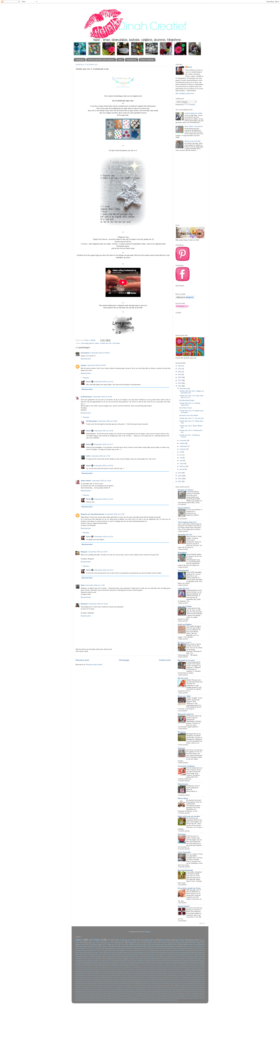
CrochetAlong (182, 965)
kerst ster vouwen (200, 983)
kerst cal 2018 (145, 950)
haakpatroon (123, 950)
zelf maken (116, 343)
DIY (109, 940)
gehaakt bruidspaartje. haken (95, 979)
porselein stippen (90, 991)
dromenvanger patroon (154, 977)
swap (198, 948)
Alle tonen (202, 923)
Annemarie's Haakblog (186, 766)
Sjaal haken (180, 940)
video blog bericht (110, 998)
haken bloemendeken (195, 946)
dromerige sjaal (91, 961)
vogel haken (145, 998)
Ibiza (97, 969)
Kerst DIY (108, 969)
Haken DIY (92, 948)
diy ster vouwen (120, 977)
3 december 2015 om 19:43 (98, 604)
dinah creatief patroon (81, 977)
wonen (101, 1000)
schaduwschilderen (107, 993)
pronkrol (114, 991)
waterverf (128, 965)
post (98, 991)
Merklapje (184, 946)
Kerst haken (143, 944)
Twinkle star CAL (106, 343)
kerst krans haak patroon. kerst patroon (170, 983)
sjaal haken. (198, 954)
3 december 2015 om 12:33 (114, 514)
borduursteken (167, 958)
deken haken (163, 975)
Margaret (84, 552)
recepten (145, 946)
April (135, 965)
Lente (147, 952)
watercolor (193, 998)
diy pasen (110, 977)
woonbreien (117, 1000)
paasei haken (166, 987)
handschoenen (147, 981)
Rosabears (182, 732)
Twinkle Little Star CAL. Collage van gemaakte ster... (191, 392)
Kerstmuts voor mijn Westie (188, 415)
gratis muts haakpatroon (121, 979)
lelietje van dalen (179, 985)
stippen (110, 996)
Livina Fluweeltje (184, 852)
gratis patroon (151, 961)
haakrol (110, 981)
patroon (191, 940)
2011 (180, 481)
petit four (94, 946)
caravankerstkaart (113, 975)
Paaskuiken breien (101, 971)
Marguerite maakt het (186, 714)
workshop (124, 1000)
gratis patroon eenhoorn (173, 979)
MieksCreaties (183, 784)
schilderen (132, 944)
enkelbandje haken (187, 977)
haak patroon (113, 950)
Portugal (162, 952)
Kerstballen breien (153, 948)
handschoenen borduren (180, 961)
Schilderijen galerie (95, 944)
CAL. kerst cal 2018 (143, 965)
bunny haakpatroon (188, 973)
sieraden (152, 993)
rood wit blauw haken (193, 991)
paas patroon (79, 952)
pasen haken (166, 954)
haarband (116, 981)
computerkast (109, 948)
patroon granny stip (112, 989)
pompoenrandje (79, 991)
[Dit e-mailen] (101, 340)
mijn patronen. (132, 60)
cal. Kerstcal (102, 950)
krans (134, 985)
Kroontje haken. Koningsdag (181, 969)
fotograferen (132, 942)
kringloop (138, 948)
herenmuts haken (178, 981)
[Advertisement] (190, 188)
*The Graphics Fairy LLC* (187, 522)
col (121, 975)
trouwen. (105, 946)
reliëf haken (160, 991)
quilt (203, 963)
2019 (180, 374)
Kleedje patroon (134, 969)
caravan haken (102, 975)
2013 (180, 476)
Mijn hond (155, 952)
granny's (191, 948)
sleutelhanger (79, 956)
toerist (106, 956)
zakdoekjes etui (144, 1000)
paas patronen (144, 987)
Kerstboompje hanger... (187, 400)
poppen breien (80, 944)
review (184, 991)
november (183, 440)
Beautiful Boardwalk (185, 870)
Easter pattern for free (117, 967)
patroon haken (151, 963)
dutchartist (165, 977)
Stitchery (166, 971)
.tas (138, 956)
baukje (83, 365)
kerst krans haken (188, 983)
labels (110, 963)
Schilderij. (174, 944)
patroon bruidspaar (86, 989)
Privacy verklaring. (147, 60)
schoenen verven (126, 993)
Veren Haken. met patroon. (194, 126)
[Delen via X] (105, 340)
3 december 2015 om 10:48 (101, 481)
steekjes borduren (101, 996)
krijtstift (140, 985)
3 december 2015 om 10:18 (102, 397)
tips (149, 996)
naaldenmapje (134, 963)
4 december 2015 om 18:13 (103, 465)
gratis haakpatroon (139, 961)
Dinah (88, 381)
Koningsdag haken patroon (164, 969)
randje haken (150, 991)
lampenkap (156, 985)
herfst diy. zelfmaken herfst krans (194, 981)
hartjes (131, 950)
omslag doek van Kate (152, 954)
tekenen (143, 996)
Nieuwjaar (200, 969)
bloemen (121, 942)
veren (203, 996)
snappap (194, 993)
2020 (180, 371)
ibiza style (108, 954)
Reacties (86, 378)
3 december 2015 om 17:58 (95, 585)
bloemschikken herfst (153, 973)
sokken (86, 996)
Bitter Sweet (197, 942)
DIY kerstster (89, 967)
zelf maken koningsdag (161, 1000)
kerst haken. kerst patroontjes (149, 983)
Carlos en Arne (108, 942)
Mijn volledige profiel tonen (185, 93)
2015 (180, 386)
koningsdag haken (89, 963)
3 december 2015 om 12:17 (103, 444)
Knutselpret (85, 353)
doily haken (130, 977)
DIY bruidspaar (79, 967)
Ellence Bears (183, 798)
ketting (92, 985)
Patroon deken (135, 971)
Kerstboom (125, 952)
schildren (117, 993)
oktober (182, 443)
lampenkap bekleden (178, 950)
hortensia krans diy (117, 983)
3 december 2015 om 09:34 (96, 365)
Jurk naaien (180, 956)
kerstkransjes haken (82, 985)
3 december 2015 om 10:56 (107, 421)
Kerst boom (117, 969)
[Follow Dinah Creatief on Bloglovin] (185, 298)
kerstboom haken (157, 950)
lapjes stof (140, 954)
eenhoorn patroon (175, 977)
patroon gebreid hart (99, 989)
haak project (83, 946)
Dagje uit (97, 967)
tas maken (136, 996)
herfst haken (194, 961)
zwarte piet (172, 1000)
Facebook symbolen (149, 967)
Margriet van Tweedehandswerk (92, 514)
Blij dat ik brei (183, 678)
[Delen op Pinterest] (109, 340)
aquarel (123, 946)
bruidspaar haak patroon (194, 958)
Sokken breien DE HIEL (193, 141)
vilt (121, 956)
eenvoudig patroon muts (106, 961)
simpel (97, 965)
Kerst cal (115, 946)
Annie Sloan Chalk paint (180, 942)
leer (172, 985)
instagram (126, 983)
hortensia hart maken (103, 983)
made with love (183, 588)
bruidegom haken (166, 973)
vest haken (100, 998)
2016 (180, 383)
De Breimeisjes (86, 397)
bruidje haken (176, 973)
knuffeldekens (120, 985)
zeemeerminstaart (129, 956)
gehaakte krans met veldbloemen (193, 944)
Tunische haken (175, 971)
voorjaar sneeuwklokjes (166, 998)
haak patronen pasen (90, 981)
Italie (102, 969)
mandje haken (86, 987)
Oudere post (165, 660)
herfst (137, 950)
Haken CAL (163, 956)
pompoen (200, 989)
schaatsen (85, 993)
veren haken (80, 998)
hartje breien (156, 981)
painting (182, 987)
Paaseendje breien (89, 971)
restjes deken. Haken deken (172, 991)
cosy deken (127, 975)
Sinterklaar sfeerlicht (146, 971)
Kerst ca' (124, 969)
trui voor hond (155, 996)
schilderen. (89, 965)
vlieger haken (136, 998)
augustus (183, 449)
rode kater (81, 965)
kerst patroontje (129, 954)
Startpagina (80, 60)
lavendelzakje (165, 985)
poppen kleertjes (189, 963)
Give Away (95, 942)
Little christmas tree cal (159, 944)
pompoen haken (177, 963)
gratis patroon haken (164, 961)
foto (159, 946)
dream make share (140, 977)
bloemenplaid (133, 946)
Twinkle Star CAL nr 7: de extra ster (191, 418)
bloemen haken (151, 942)
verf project (114, 956)
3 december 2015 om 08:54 (99, 353)
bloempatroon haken (129, 973)
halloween (138, 981)
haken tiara (130, 981)
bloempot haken (141, 973)
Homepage (124, 660)
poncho (175, 954)
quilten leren (132, 991)
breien (153, 946)
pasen (143, 963)
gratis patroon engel (187, 979)
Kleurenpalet (144, 969)
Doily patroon (105, 967)
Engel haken (138, 967)
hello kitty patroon (166, 981)
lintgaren (77, 987)
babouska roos (194, 952)
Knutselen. (78, 958)
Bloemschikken (165, 940)
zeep (151, 1000)
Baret (143, 956)
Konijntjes (152, 969)
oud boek (126, 987)
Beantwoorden (86, 359)
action (201, 971)
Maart (193, 969)
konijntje (128, 985)
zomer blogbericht (80, 948)
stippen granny (118, 996)
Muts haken (88, 958)
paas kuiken (134, 987)
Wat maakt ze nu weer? (186, 660)
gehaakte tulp (109, 979)
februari (183, 466)
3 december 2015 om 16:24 (103, 381)
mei (181, 458)
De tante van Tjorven (185, 490)
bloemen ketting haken (81, 973)
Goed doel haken (161, 967)
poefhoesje (192, 989)
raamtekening (141, 991)
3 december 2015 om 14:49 (97, 552)
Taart (118, 958)
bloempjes (183, 948)
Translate (192, 104)
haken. (100, 954)
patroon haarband (124, 989)
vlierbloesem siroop (117, 965)
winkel (79, 1000)
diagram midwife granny (186, 975)
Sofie (88, 456)
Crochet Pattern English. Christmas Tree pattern (164, 965)
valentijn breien (180, 996)
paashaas (175, 987)
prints (198, 963)
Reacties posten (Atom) (94, 664)
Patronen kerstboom (123, 971)
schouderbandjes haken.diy (140, 993)
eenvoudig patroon (87, 343)
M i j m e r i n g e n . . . (186, 642)
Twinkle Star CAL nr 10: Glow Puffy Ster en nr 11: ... (191, 396)
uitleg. (107, 965)
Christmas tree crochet (112, 952)
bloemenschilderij (117, 973)
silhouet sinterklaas (162, 993)
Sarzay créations (184, 508)
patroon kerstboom (164, 963)
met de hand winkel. (97, 987)
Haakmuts (181, 748)
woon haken (108, 1000)
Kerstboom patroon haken (194, 956)
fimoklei (84, 954)
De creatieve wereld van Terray (189, 888)
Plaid (102, 958)
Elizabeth (84, 604)
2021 (180, 369)
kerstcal (167, 950)
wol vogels (94, 1000)
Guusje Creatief (183, 906)
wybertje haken (134, 1000)
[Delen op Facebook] (107, 340)
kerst (123, 944)
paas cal (175, 946)
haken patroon (128, 948)
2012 (180, 478)
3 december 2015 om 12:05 (103, 431)
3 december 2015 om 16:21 (103, 499)
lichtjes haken (199, 985)
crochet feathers (137, 975)
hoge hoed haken (80, 983)
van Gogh (189, 996)
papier (188, 987)
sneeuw (201, 993)
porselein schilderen (186, 954)
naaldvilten (118, 987)
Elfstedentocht (129, 967)
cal (142, 942)
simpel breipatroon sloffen (193, 113)
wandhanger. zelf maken (181, 998)
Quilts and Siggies (185, 624)
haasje (123, 981)
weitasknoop (201, 998)
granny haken (126, 961)
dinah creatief (199, 975)
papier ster (195, 987)
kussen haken (102, 963)
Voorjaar (184, 971)
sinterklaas (173, 993)
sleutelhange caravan (183, 993)
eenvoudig (118, 948)
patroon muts (151, 989)
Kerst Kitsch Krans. (185, 408)
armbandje (184, 952)
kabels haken (135, 983)
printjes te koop (106, 991)
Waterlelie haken (192, 971)
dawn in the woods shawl (151, 975)
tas (102, 965)
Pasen (96, 958)
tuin (144, 948)
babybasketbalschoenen (153, 958)
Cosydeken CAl (152, 956)
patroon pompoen (162, 989)
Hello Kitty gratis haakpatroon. (85, 969)
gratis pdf (79, 981)
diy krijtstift (103, 977)
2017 (180, 380)
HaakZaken (182, 834)
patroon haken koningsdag (138, 989)
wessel (88, 952)
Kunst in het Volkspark (137, 952)
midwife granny (109, 987)
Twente (100, 948)
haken (97, 343)
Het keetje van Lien (185, 534)
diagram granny (174, 975)
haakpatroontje (102, 981)
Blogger (147, 931)
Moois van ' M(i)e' (184, 696)
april (181, 460)
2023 (180, 366)
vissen (119, 998)
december (183, 388)
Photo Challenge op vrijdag (125, 940)
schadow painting (95, 993)
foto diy (118, 961)
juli (181, 452)
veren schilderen (90, 998)
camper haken (92, 975)
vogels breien (154, 998)
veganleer (196, 996)
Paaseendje (78, 971)
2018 (180, 377)
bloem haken (174, 948)
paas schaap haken (155, 987)
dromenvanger (79, 961)
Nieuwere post (82, 660)
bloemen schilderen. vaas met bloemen (100, 973)
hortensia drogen (91, 983)
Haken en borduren (199, 967)
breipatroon (92, 950)
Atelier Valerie (86, 481)
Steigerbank (110, 958)
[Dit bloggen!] (103, 340)
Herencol (172, 956)
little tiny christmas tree (121, 963)
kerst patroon (118, 954)
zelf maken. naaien (97, 952)
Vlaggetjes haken (127, 958)
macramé (190, 950)
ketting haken (99, 985)
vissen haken (126, 998)
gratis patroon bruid (135, 979)
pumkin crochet (123, 991)
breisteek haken (180, 958)
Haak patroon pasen (173, 967)
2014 (180, 473)
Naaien (85, 942)
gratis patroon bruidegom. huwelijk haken (154, 979)
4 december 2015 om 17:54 (100, 456)
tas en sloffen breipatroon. (94, 956)
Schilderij (164, 948)
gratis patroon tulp (200, 979)
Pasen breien (111, 971)
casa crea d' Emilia (185, 606)
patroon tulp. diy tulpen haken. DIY (178, 989)
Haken (120, 60)
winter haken (86, 1000)
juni (181, 455)
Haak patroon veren (186, 967)
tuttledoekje (164, 996)
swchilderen (128, 996)
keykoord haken (110, 985)
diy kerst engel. (93, 977)
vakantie (172, 996)
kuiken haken (147, 985)
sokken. (92, 996)
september (184, 446)
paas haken (199, 950)
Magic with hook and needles (189, 816)
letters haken (189, 985)
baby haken (139, 958)
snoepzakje (78, 996)
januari (182, 469)
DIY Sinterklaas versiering (196, 965)
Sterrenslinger (158, 971)
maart (182, 463)
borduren (164, 942)
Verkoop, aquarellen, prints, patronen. (101, 60)
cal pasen (197, 973)
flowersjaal (92, 954)
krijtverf (166, 946)
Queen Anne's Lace (173, 952)
